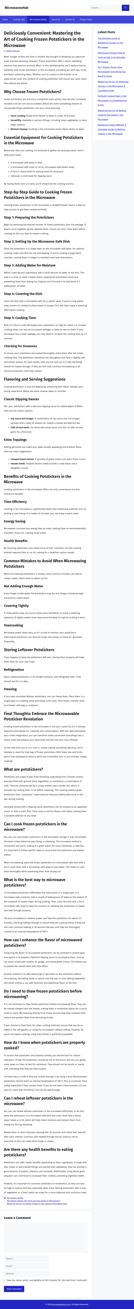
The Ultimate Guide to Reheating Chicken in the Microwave (110, 43)
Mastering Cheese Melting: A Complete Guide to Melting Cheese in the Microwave (112, 129)
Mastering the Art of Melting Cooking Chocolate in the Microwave (112, 115)
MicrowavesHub (16, 8)
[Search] (125, 8)
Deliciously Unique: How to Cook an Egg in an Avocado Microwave (111, 57)
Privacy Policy (86, 19)
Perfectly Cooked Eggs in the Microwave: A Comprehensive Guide (112, 100)
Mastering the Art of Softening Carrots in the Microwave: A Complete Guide (113, 86)
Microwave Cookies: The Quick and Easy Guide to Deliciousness (33, 1201)
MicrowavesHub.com (61, 1304)
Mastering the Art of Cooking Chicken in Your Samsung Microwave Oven (37, 1204)
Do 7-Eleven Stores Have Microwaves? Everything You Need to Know (112, 72)
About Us (56, 19)
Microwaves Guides (38, 19)
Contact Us (70, 19)
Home (5, 19)
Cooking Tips (18, 19)
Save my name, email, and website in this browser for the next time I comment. (47, 1280)
